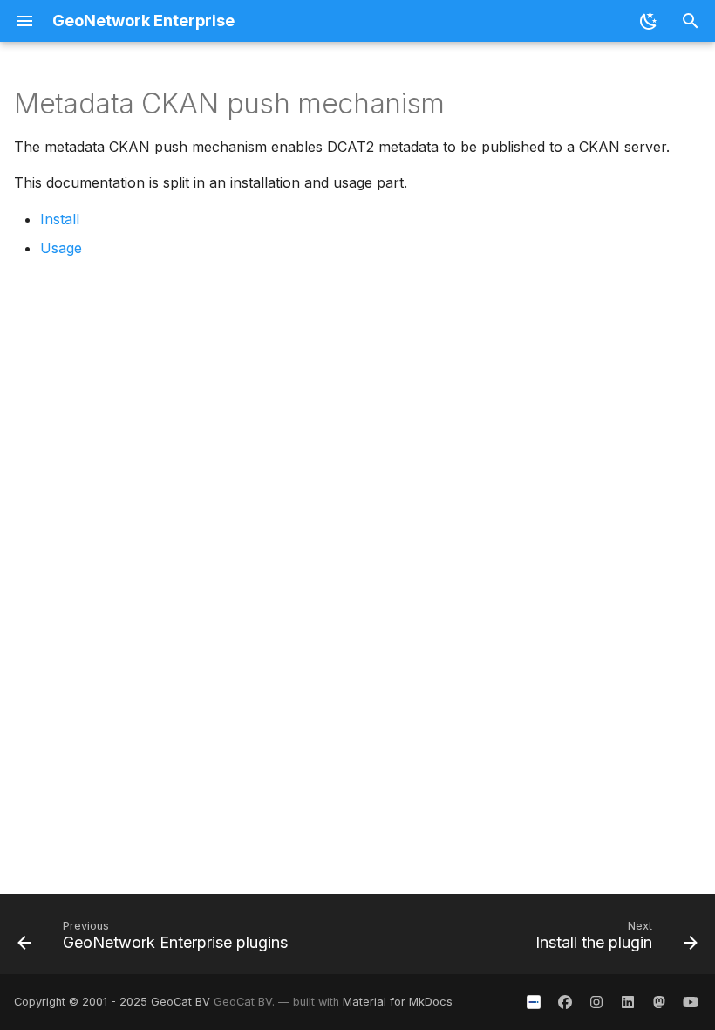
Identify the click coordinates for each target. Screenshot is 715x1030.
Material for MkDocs (398, 1001)
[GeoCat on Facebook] (565, 1002)
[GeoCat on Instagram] (596, 1002)
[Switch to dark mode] (648, 20)
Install (59, 219)
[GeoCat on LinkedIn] (628, 1002)
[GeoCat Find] (534, 1002)
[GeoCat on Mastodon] (659, 1002)
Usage (61, 248)
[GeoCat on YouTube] (691, 1002)
